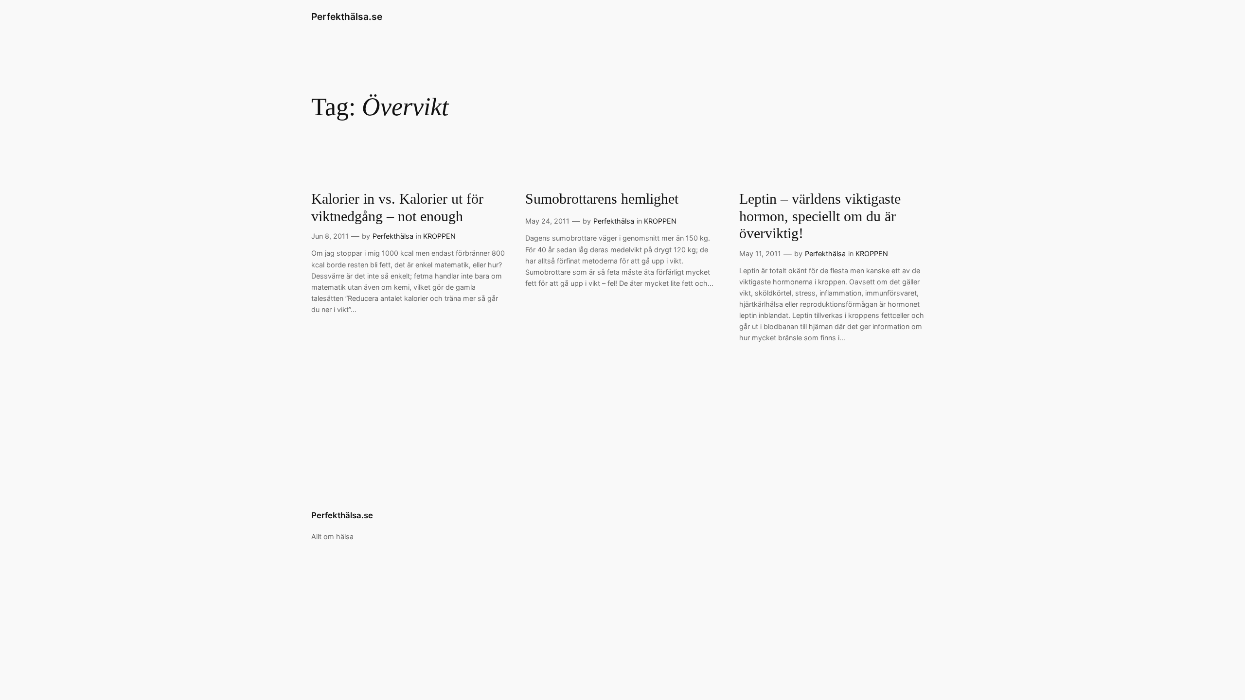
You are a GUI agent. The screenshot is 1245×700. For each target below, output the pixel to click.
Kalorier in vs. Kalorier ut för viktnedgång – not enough (397, 207)
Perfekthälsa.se (346, 16)
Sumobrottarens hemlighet (601, 199)
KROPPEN (439, 236)
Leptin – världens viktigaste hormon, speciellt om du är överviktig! (820, 216)
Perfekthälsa (393, 236)
